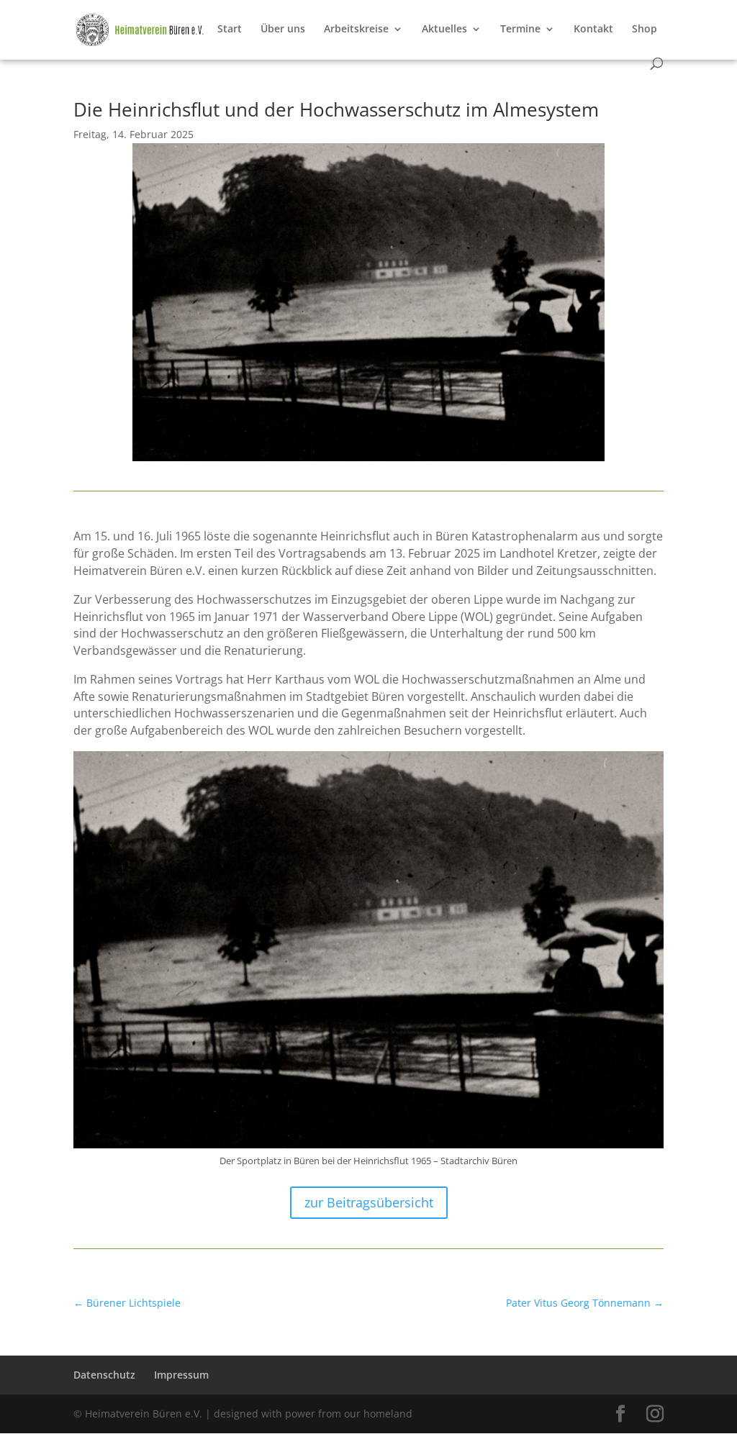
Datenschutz (104, 1374)
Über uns (283, 29)
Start (229, 29)
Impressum (181, 1374)
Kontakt (593, 29)
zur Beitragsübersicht (368, 1202)
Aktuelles (444, 29)
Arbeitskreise (356, 29)
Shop (644, 29)
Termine (520, 29)
